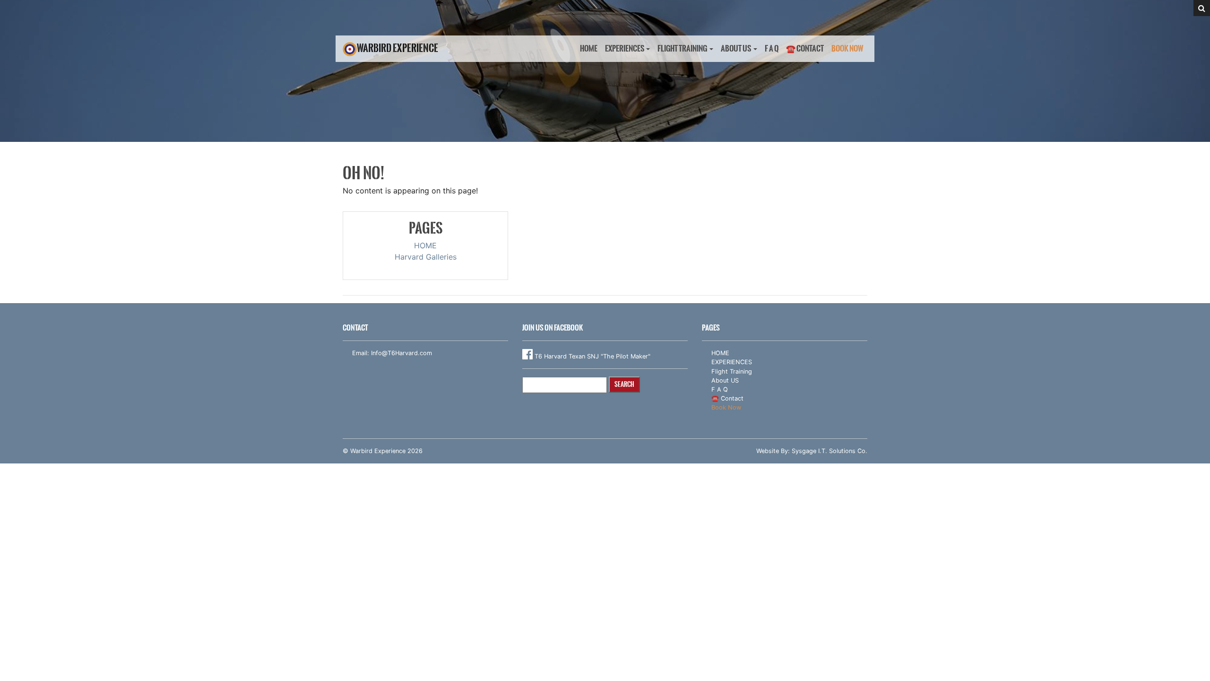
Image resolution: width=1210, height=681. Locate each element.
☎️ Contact (805, 48)
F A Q (771, 48)
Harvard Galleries (426, 257)
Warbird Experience (397, 48)
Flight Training (682, 48)
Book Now (847, 48)
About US (736, 48)
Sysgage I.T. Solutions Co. (829, 450)
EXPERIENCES (624, 48)
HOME (588, 48)
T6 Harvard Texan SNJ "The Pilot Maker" (591, 356)
